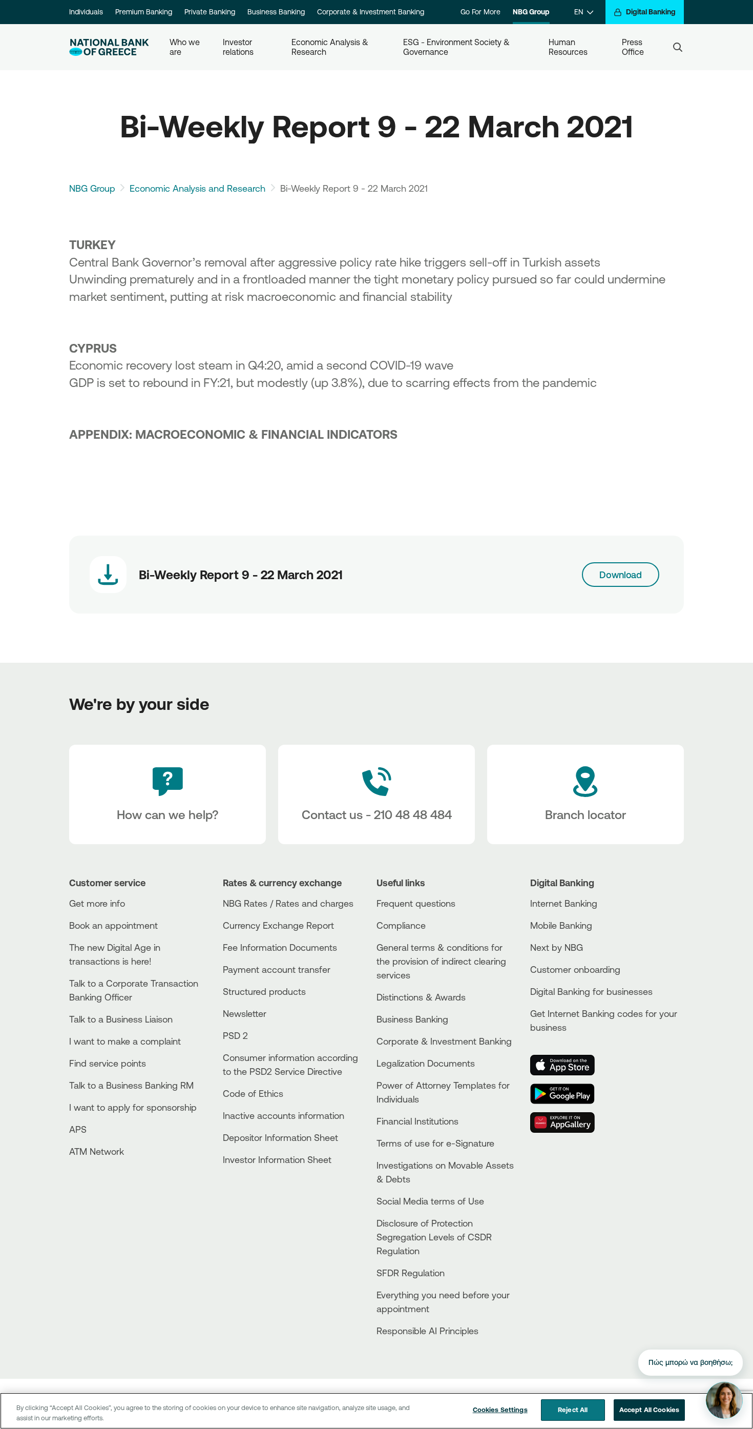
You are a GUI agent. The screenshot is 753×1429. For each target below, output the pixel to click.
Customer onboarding (575, 969)
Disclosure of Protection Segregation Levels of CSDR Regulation (434, 1237)
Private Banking (209, 12)
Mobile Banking (561, 925)
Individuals (86, 12)
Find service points (107, 1063)
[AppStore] (568, 1065)
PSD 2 (235, 1035)
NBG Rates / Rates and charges (288, 903)
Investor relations (238, 46)
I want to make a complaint (125, 1041)
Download (620, 574)
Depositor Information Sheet (280, 1137)
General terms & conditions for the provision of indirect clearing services (441, 961)
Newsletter (244, 1013)
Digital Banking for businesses (591, 991)
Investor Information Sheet (277, 1159)
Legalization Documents (425, 1063)
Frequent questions (415, 903)
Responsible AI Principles (427, 1330)
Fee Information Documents (280, 947)
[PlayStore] (568, 1094)
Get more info (97, 903)
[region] (376, 1411)
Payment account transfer (276, 969)
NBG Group (531, 12)
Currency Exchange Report (278, 925)
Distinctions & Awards (421, 997)
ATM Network (96, 1151)
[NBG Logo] (109, 47)
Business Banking (276, 12)
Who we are (186, 46)
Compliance (401, 925)
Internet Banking (563, 903)
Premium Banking (143, 12)
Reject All (573, 1409)
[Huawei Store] (568, 1122)
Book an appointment (113, 925)
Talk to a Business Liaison (121, 1019)
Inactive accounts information (283, 1115)
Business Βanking (412, 1019)
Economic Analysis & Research (330, 46)
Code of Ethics (253, 1093)
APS (78, 1129)
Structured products (264, 991)
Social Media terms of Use (430, 1201)
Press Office (633, 46)
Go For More (480, 12)
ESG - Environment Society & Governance (457, 46)
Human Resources (568, 46)
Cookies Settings (500, 1409)
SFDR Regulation (410, 1273)
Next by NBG (556, 947)
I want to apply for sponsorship (133, 1107)
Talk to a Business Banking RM (131, 1085)
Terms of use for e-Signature (435, 1143)
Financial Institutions (417, 1121)
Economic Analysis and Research (197, 188)
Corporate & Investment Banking (370, 12)
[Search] (678, 47)
